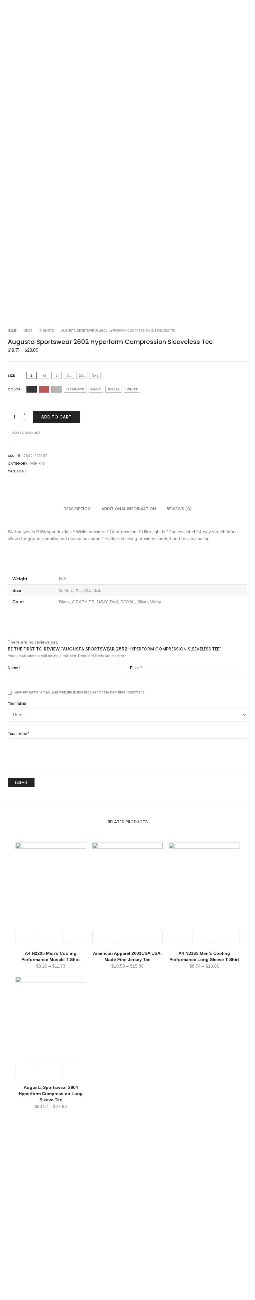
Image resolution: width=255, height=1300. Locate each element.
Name (14, 668)
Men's (28, 330)
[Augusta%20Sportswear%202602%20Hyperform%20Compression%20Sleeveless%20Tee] (10, 484)
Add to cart (56, 417)
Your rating (17, 703)
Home (12, 330)
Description (77, 509)
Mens (22, 471)
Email (136, 668)
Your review (18, 734)
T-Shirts (46, 330)
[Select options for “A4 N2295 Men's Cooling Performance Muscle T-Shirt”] (27, 937)
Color (14, 389)
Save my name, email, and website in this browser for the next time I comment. (79, 692)
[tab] (77, 509)
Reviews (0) (179, 509)
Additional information (128, 509)
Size (11, 375)
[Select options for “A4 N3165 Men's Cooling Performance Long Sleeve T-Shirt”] (180, 937)
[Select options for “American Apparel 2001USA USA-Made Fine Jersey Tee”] (104, 937)
